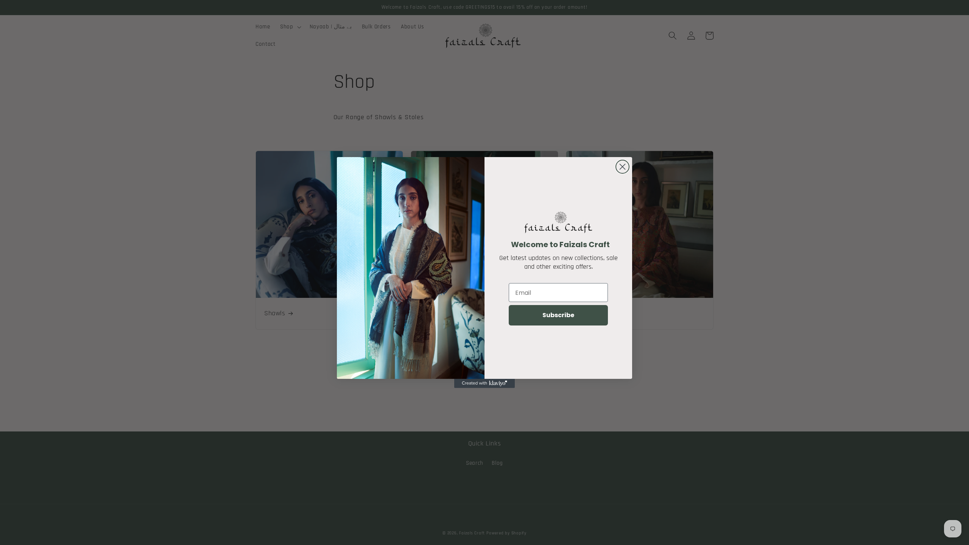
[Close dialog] (622, 166)
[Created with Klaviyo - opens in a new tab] (484, 383)
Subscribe (558, 315)
